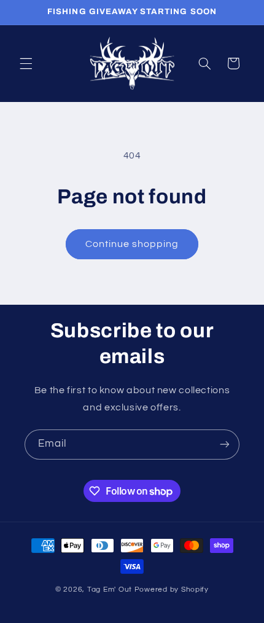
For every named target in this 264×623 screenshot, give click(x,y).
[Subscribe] (225, 444)
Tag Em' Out (110, 589)
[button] (26, 63)
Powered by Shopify (171, 589)
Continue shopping (132, 244)
